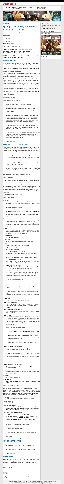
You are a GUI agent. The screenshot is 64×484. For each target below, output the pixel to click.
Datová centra (54, 25)
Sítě (59, 25)
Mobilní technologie (46, 25)
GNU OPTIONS (8, 197)
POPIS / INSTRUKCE (10, 60)
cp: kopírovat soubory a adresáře (19, 26)
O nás (4, 0)
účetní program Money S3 (44, 483)
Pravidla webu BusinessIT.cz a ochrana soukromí (26, 483)
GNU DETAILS (8, 177)
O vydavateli (14, 483)
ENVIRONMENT (8, 456)
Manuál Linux (44, 56)
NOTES (5, 473)
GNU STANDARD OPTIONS (12, 441)
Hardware (55, 26)
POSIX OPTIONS (9, 97)
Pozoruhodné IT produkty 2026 (48, 31)
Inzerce (8, 0)
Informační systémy (41, 8)
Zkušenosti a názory (46, 28)
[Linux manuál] (6, 23)
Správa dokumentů (16, 8)
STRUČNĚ (6, 36)
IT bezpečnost (45, 26)
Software (51, 26)
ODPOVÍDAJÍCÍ (8, 467)
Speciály (53, 28)
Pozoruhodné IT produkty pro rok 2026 (22, 7)
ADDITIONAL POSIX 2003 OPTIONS (15, 144)
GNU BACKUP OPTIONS (11, 385)
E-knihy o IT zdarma (45, 33)
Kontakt (12, 0)
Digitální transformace (41, 7)
